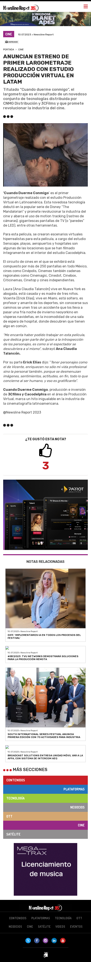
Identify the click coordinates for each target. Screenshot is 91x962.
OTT (9, 816)
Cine (21, 49)
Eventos (76, 926)
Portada (8, 49)
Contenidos (15, 780)
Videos (60, 926)
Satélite (13, 834)
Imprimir (13, 42)
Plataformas (74, 789)
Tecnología (15, 798)
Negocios (77, 807)
